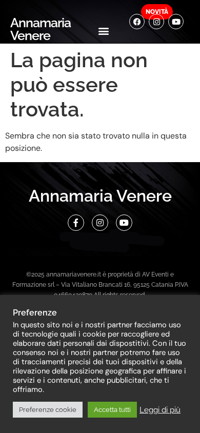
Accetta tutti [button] (112, 410)
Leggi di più (160, 409)
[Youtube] (176, 21)
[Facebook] (137, 21)
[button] (103, 30)
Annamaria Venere (40, 29)
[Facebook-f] (76, 222)
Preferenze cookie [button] (47, 410)
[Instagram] (156, 21)
